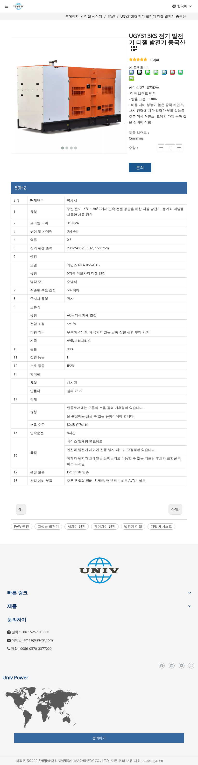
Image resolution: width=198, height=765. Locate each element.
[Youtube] (181, 665)
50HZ (20, 187)
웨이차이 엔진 (104, 526)
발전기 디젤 (133, 526)
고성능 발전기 (48, 526)
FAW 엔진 (21, 526)
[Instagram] (191, 665)
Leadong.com (152, 760)
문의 (140, 167)
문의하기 (99, 738)
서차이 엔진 (76, 526)
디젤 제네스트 (161, 526)
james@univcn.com (37, 640)
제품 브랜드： (139, 132)
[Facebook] (162, 665)
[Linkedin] (172, 665)
